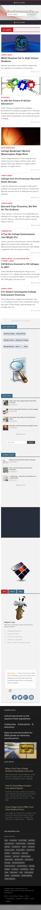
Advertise (19, 898)
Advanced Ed (20, 333)
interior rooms (9, 850)
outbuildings (15, 875)
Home (6, 896)
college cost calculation (14, 639)
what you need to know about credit (18, 642)
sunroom (25, 853)
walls (31, 869)
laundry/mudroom (18, 863)
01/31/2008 (36, 311)
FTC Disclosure (10, 898)
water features (10, 879)
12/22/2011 (36, 170)
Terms (26, 896)
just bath (31, 840)
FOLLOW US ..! (12, 673)
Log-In (32, 898)
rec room (16, 856)
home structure (10, 866)
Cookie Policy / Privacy (16, 896)
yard (6, 872)
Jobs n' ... (18, 346)
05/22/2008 (36, 253)
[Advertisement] (20, 528)
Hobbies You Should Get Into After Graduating (22, 460)
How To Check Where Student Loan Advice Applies (23, 409)
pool (21, 872)
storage (7, 863)
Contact (26, 898)
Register (8, 901)
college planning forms (14, 631)
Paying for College (22, 340)
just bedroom (9, 843)
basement (13, 840)
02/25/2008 (36, 283)
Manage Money (9, 346)
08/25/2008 (36, 225)
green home (19, 859)
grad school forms (13, 634)
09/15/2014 (36, 72)
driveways (31, 843)
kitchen (7, 853)
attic (6, 840)
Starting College (9, 333)
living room (30, 850)
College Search (9, 340)
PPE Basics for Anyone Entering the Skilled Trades (23, 425)
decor (24, 847)
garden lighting (27, 875)
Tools (26, 346)
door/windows (22, 866)
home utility (9, 859)
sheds (7, 875)
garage (7, 847)
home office (20, 850)
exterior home (20, 843)
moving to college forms (15, 637)
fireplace (8, 856)
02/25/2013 (36, 122)
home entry (16, 853)
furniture (31, 847)
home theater (25, 856)
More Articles (20, 434)
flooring (31, 866)
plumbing (15, 869)
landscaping (29, 872)
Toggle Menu (20, 3)
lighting (7, 869)
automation (29, 859)
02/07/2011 (36, 198)
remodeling (24, 869)
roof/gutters (16, 847)
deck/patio (13, 872)
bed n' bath (22, 840)
